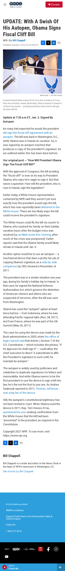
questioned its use (14, 412)
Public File (10, 525)
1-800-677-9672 (14, 531)
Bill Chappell (19, 40)
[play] (4, 567)
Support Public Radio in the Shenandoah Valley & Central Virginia (29, 517)
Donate (55, 4)
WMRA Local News (15, 510)
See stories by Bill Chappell (18, 471)
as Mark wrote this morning (34, 234)
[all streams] (61, 567)
